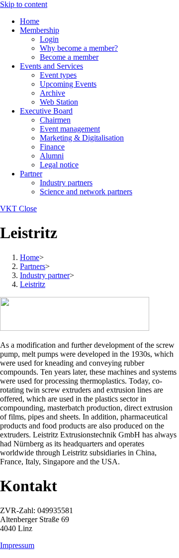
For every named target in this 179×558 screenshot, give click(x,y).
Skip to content (23, 4)
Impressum (17, 545)
